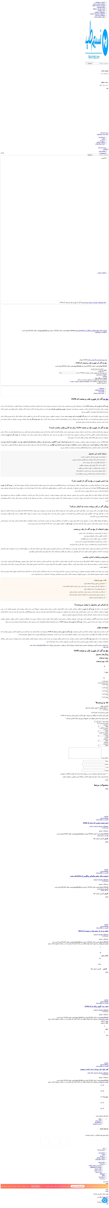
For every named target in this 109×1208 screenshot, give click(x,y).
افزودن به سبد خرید (101, 374)
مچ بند (86, 302)
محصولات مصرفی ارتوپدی (95, 302)
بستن (106, 1183)
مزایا (107, 761)
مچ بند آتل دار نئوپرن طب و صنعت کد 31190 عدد (91, 373)
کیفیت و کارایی (104, 728)
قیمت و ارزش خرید (102, 723)
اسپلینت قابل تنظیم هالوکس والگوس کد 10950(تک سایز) (91, 330)
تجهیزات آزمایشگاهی (96, 1167)
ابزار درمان (98, 1172)
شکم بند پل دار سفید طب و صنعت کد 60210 (93, 931)
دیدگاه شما (104, 758)
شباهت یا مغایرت (103, 732)
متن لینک (105, 647)
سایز (105, 370)
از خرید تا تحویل (97, 1124)
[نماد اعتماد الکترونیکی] (44, 1141)
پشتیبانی (106, 742)
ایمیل (106, 770)
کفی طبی (90, 1072)
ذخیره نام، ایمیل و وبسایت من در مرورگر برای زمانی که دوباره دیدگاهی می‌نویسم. (83, 773)
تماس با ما (99, 1120)
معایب (106, 764)
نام (107, 767)
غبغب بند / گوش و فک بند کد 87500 (96, 1006)
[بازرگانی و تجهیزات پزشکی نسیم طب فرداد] (54, 1141)
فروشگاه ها (98, 1122)
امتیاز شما (104, 721)
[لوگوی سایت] (96, 61)
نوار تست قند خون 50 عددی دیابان (97, 360)
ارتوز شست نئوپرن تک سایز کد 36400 (95, 823)
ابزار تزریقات (98, 1170)
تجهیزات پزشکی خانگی (95, 1165)
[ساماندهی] (64, 1141)
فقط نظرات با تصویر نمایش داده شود (95, 708)
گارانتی (106, 737)
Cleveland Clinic (41, 645)
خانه (104, 302)
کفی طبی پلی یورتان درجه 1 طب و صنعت (94, 1069)
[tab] (52, 388)
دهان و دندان (98, 1168)
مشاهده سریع (104, 818)
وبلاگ (100, 1119)
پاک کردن (101, 371)
